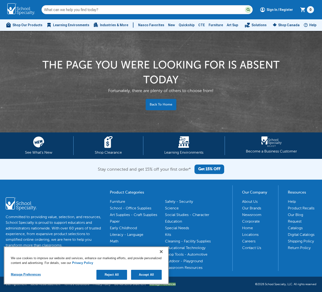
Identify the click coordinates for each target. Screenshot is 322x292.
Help (312, 25)
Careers (249, 241)
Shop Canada (289, 25)
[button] (248, 9)
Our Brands (251, 208)
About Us (250, 201)
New (171, 25)
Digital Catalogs (301, 234)
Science (172, 208)
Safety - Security (179, 201)
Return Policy (299, 247)
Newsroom (251, 214)
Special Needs (177, 228)
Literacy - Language (126, 234)
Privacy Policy (82, 263)
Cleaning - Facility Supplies (188, 241)
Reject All (112, 274)
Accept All (146, 274)
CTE (201, 25)
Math (114, 241)
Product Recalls (301, 208)
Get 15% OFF (209, 169)
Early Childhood (123, 228)
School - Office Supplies (130, 208)
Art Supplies (236, 25)
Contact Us (251, 247)
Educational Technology (185, 247)
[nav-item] (255, 25)
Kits (168, 234)
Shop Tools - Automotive (186, 254)
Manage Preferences (26, 274)
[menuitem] (24, 25)
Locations (250, 234)
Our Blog (295, 214)
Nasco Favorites (151, 25)
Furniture (216, 25)
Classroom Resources (183, 267)
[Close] (161, 251)
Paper (115, 221)
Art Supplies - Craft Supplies (133, 214)
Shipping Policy (301, 241)
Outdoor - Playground (184, 261)
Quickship (186, 25)
